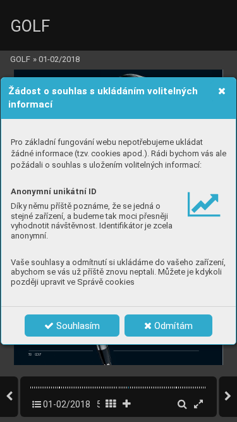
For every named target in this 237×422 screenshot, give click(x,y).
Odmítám (172, 326)
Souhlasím (77, 326)
